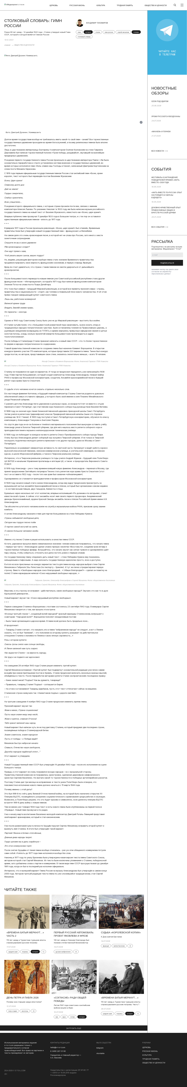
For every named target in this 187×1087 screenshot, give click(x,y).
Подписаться (167, 263)
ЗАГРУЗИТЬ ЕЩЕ (73, 1028)
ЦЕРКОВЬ (53, 5)
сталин (97, 32)
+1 (43, 952)
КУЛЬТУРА (101, 5)
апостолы (25, 1011)
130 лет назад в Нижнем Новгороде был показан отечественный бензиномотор (71, 941)
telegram (99, 1048)
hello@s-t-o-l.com (57, 1047)
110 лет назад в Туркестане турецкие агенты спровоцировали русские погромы (26, 941)
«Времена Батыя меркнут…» (120, 997)
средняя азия (13, 952)
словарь (136, 32)
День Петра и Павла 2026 (22, 997)
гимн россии (109, 32)
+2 (76, 952)
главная (7, 45)
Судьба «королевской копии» (121, 932)
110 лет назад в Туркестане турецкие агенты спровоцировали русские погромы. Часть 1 (120, 1003)
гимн (79, 32)
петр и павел (12, 1011)
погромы (25, 952)
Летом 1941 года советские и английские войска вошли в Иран (72, 1006)
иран (64, 1017)
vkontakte (100, 1053)
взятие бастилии (119, 946)
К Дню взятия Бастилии (111, 937)
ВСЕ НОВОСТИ (157, 151)
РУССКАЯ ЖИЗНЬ (77, 5)
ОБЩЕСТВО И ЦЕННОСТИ (156, 5)
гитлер (72, 1017)
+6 (33, 1011)
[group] (167, 107)
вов (57, 1017)
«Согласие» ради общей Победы (70, 999)
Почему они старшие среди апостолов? (24, 1002)
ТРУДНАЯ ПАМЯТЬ (125, 5)
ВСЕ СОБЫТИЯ (158, 227)
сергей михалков (123, 32)
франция (106, 946)
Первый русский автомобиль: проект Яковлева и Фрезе (74, 934)
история (88, 32)
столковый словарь (84, 37)
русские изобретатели (63, 952)
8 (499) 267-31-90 (58, 1051)
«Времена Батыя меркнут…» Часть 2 (25, 934)
